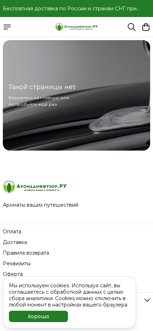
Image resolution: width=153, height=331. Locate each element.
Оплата (12, 231)
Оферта (13, 274)
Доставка (15, 242)
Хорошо (38, 316)
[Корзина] (146, 27)
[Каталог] (7, 27)
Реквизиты (17, 263)
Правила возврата (26, 253)
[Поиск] (131, 27)
